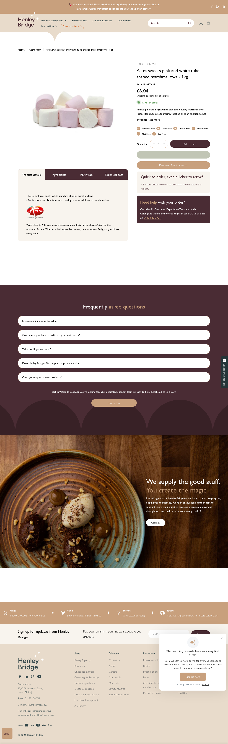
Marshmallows (146, 64)
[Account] (201, 23)
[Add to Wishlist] (173, 155)
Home (21, 49)
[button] (224, 372)
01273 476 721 (152, 217)
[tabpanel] (73, 210)
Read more (154, 119)
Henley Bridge (34, 735)
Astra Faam (35, 49)
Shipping (141, 95)
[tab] (31, 174)
